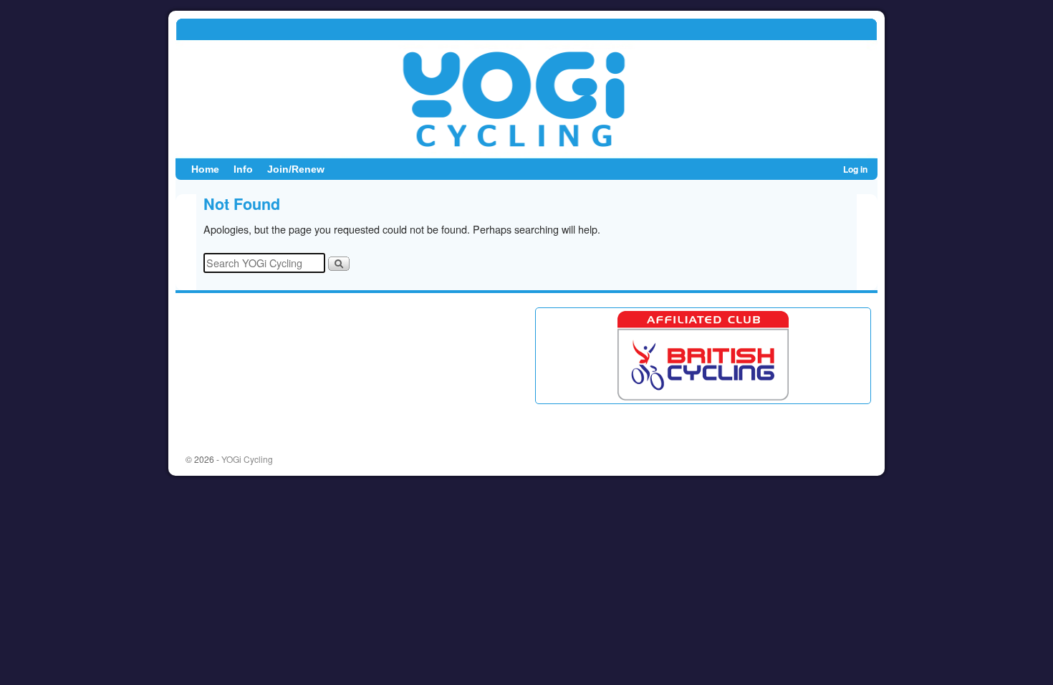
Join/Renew (295, 169)
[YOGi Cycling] (527, 88)
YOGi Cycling (247, 459)
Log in (855, 169)
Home (205, 169)
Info (243, 169)
